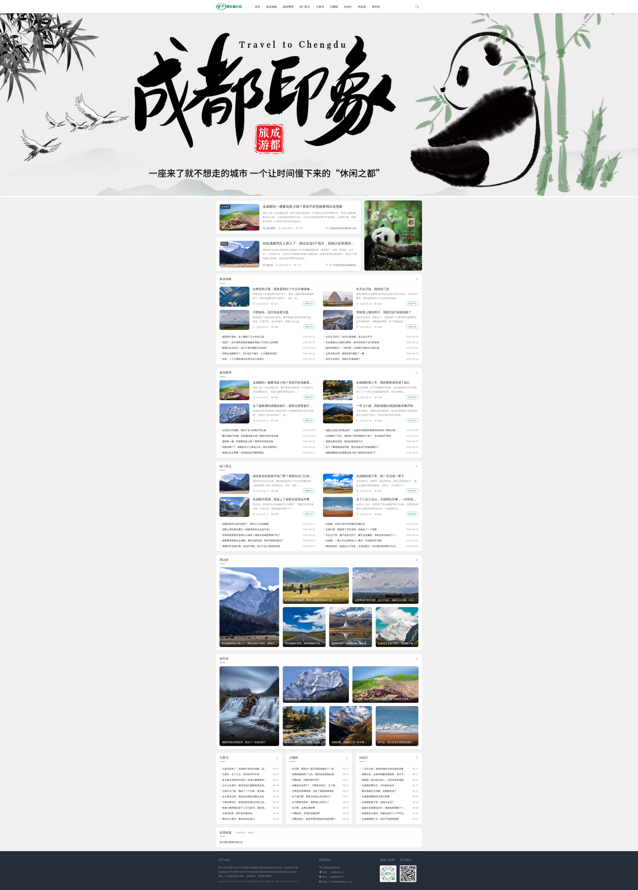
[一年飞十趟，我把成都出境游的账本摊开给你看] (338, 422)
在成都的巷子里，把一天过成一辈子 (380, 476)
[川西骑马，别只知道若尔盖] (234, 329)
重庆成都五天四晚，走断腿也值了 (379, 790)
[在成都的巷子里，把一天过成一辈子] (338, 492)
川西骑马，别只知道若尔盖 (271, 312)
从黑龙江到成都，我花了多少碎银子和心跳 (244, 430)
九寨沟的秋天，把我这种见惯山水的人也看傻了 (244, 802)
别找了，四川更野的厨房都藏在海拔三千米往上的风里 (250, 342)
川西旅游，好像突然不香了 (306, 779)
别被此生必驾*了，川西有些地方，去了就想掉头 (314, 785)
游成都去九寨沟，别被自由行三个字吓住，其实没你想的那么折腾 (384, 813)
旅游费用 (288, 6)
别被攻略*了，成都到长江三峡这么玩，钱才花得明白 (249, 446)
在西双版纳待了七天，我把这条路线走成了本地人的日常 (314, 774)
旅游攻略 (271, 6)
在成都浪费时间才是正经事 (376, 796)
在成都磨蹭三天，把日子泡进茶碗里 (380, 818)
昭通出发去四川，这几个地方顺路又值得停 (244, 347)
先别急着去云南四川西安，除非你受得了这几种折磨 (352, 342)
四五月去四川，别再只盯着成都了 (343, 358)
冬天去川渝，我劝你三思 (372, 289)
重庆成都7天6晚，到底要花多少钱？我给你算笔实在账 (250, 435)
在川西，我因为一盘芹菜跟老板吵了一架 (313, 768)
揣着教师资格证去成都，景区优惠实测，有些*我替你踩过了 (253, 540)
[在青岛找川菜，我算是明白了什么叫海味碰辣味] (234, 305)
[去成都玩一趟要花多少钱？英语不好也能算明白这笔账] (239, 218)
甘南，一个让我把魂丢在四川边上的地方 (243, 358)
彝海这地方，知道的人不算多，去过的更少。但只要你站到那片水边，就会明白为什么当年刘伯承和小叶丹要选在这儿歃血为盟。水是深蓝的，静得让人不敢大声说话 (362, 546)
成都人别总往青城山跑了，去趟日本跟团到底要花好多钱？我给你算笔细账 (362, 430)
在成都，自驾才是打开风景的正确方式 (345, 523)
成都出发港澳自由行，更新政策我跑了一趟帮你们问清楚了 (384, 807)
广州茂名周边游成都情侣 (343, 265)
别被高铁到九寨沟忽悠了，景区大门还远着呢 (245, 523)
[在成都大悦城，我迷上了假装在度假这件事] (234, 516)
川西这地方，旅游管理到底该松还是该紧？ (314, 818)
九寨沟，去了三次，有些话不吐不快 (240, 774)
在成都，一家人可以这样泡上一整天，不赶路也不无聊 (353, 540)
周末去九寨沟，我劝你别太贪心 (238, 818)
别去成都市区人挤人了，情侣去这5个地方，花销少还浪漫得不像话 (312, 243)
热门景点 (304, 6)
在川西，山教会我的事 (303, 807)
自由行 (348, 6)
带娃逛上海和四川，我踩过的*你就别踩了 (383, 312)
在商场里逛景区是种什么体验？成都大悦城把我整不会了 (251, 535)
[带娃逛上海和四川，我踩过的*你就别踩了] (338, 329)
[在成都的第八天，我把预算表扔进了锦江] (338, 399)
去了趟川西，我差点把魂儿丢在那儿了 (311, 796)
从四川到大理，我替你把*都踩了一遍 (345, 353)
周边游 (362, 6)
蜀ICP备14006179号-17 (287, 881)
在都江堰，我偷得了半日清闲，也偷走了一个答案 (351, 529)
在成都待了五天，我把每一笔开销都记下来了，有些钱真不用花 (358, 435)
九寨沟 (320, 6)
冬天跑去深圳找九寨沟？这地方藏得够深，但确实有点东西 (244, 779)
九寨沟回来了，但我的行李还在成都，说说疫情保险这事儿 (244, 768)
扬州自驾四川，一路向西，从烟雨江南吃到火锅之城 (352, 347)
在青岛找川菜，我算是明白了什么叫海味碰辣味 (284, 289)
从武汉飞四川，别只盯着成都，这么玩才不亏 (349, 336)
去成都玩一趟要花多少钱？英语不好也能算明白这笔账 (302, 206)
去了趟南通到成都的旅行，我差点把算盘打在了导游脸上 (290, 405)
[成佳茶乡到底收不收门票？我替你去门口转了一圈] (234, 492)
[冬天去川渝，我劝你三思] (338, 305)
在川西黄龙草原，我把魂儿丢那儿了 (310, 802)
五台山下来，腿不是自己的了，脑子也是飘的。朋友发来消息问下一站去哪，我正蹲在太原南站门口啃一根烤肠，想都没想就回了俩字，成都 (362, 535)
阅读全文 (309, 303)
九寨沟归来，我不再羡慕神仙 (237, 813)
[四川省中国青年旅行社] (229, 10)
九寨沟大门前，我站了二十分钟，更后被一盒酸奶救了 (244, 790)
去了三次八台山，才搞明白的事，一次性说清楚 (387, 499)
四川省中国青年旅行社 (231, 842)
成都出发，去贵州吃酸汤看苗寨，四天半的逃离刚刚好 (384, 774)
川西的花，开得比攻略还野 (306, 813)
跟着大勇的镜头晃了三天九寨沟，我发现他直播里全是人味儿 (244, 807)
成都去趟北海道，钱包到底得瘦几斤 (344, 441)
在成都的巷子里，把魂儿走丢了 (378, 802)
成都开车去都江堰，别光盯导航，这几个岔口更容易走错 (251, 546)
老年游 (376, 6)
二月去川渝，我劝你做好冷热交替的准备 (383, 768)
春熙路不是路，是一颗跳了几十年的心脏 (243, 336)
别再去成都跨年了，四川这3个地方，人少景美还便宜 (249, 353)
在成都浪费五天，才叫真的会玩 (378, 785)
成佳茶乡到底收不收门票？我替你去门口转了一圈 (286, 476)
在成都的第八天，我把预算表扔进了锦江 (383, 382)
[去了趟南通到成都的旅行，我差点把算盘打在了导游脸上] (234, 422)
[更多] (417, 279)
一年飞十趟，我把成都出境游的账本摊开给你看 (387, 405)
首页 (257, 6)
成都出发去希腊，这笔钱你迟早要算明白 (243, 452)
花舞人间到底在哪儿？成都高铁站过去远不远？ (246, 529)
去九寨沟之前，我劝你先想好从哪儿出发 (243, 796)
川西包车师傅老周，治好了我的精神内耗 (313, 790)
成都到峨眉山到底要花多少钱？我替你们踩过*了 (351, 452)
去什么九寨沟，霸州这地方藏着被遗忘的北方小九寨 (244, 785)
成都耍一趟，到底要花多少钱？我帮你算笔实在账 (247, 441)
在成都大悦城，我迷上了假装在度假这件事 (281, 499)
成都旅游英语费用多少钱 (343, 228)
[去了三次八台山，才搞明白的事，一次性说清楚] (338, 516)
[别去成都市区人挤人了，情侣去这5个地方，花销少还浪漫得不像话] (239, 255)
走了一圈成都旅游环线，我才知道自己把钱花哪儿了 (352, 446)
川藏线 (334, 6)
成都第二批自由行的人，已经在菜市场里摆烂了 (384, 779)
